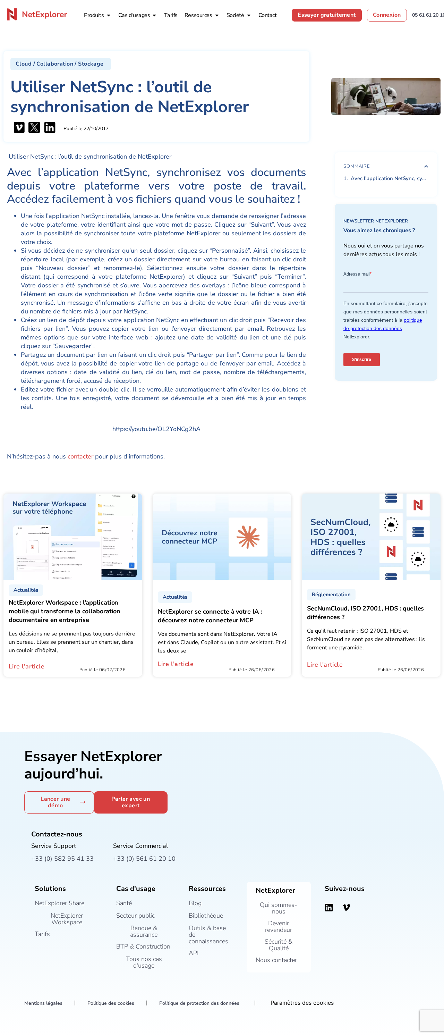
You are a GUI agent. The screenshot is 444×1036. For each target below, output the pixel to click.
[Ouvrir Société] (248, 15)
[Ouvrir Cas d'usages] (154, 15)
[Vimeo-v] (346, 907)
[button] (60, 64)
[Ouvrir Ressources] (217, 15)
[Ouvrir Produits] (108, 15)
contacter (80, 456)
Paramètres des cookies (302, 1002)
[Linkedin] (329, 907)
